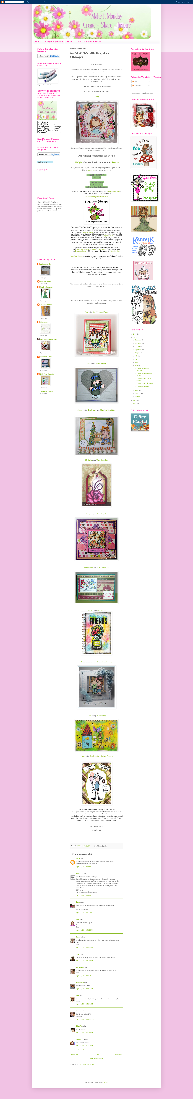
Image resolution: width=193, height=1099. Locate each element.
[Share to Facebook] (103, 846)
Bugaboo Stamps (114, 191)
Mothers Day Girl (101, 514)
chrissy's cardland (46, 264)
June (136, 359)
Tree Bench (92, 410)
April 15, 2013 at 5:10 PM (84, 912)
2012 (135, 400)
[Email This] (95, 846)
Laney (78, 937)
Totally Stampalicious (99, 249)
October (137, 346)
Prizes (70, 41)
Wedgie (78, 162)
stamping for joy (45, 281)
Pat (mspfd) (80, 967)
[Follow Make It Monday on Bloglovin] (48, 156)
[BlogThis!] (98, 846)
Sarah (78, 858)
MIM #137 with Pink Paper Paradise (143, 374)
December (138, 340)
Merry (78, 954)
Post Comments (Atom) (86, 1064)
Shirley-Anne (88, 567)
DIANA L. (79, 873)
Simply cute (44, 322)
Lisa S (89, 715)
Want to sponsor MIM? (89, 41)
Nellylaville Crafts (46, 357)
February (138, 393)
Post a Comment (79, 1050)
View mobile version (96, 1058)
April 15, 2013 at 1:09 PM (84, 895)
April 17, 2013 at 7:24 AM (84, 1004)
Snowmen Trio (104, 567)
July (136, 356)
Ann (77, 996)
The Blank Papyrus (46, 391)
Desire (115, 162)
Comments (137, 85)
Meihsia (90, 610)
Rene (88, 363)
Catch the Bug (114, 251)
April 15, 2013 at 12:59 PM (84, 867)
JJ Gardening (101, 715)
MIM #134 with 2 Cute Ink (143, 386)
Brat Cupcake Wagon (100, 312)
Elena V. (79, 1026)
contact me (91, 170)
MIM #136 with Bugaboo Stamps (143, 379)
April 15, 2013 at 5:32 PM (84, 930)
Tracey (83, 662)
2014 (135, 334)
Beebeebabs (80, 982)
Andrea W (79, 1039)
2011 (135, 404)
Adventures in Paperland (48, 339)
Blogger (104, 1082)
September (138, 349)
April (137, 365)
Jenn (86, 312)
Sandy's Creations (46, 287)
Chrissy (80, 410)
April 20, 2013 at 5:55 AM (84, 1045)
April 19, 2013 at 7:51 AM (84, 1032)
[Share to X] (100, 846)
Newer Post (74, 1054)
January (137, 396)
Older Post (118, 1054)
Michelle (88, 460)
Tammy (78, 1011)
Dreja (78, 902)
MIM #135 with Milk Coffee (144, 383)
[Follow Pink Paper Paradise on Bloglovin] (48, 57)
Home (38, 41)
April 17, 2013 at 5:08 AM (84, 989)
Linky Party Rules (54, 41)
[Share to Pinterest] (105, 846)
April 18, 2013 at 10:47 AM (85, 1019)
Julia (77, 919)
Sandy (82, 756)
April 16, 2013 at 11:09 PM (84, 976)
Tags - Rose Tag (102, 460)
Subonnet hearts (100, 363)
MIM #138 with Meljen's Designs (142, 369)
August (137, 353)
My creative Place (46, 304)
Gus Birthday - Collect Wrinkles (101, 756)
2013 (135, 337)
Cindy (88, 514)
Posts (135, 81)
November (138, 343)
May (136, 362)
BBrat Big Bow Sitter (107, 410)
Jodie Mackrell (88, 232)
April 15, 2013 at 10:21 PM (84, 947)
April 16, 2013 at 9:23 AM (84, 960)
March (137, 390)
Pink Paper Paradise (47, 374)
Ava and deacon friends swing (101, 662)
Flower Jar (101, 610)
